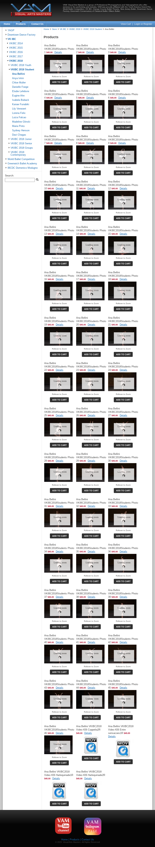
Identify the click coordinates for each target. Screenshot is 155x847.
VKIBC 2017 (16, 56)
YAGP (11, 30)
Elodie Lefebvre (20, 91)
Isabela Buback (20, 100)
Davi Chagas (19, 135)
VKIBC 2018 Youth (21, 65)
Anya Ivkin (18, 78)
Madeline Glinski (21, 121)
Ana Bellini (18, 74)
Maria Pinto (18, 126)
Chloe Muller (19, 82)
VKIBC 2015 (16, 48)
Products (21, 24)
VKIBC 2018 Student (22, 69)
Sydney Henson (20, 130)
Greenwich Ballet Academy (22, 163)
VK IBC (12, 39)
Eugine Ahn (18, 95)
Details (58, 52)
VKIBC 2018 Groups (22, 148)
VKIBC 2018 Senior (21, 143)
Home (7, 24)
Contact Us (37, 24)
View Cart (126, 24)
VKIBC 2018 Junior (21, 139)
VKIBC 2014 (16, 43)
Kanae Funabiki (20, 104)
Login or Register (143, 24)
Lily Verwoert (19, 108)
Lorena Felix (19, 113)
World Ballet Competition (21, 159)
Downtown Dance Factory (22, 34)
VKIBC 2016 (16, 52)
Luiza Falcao (19, 117)
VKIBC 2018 (16, 61)
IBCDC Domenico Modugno (23, 168)
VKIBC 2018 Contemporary (18, 153)
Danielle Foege (20, 87)
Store (54, 29)
